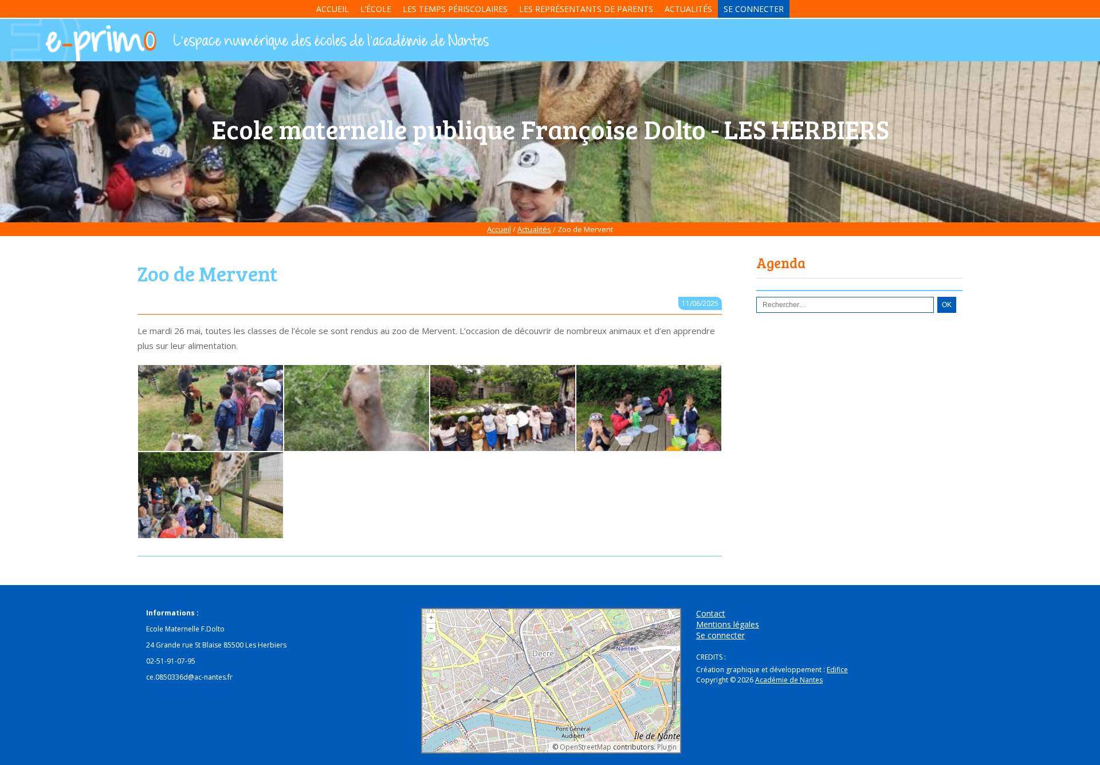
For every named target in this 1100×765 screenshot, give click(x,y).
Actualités (688, 8)
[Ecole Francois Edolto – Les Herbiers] (330, 42)
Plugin (666, 747)
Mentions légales (727, 624)
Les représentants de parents (586, 8)
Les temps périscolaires (455, 8)
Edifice (837, 669)
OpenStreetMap (585, 747)
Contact (710, 613)
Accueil (332, 8)
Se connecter (754, 8)
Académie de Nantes (789, 680)
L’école (375, 8)
